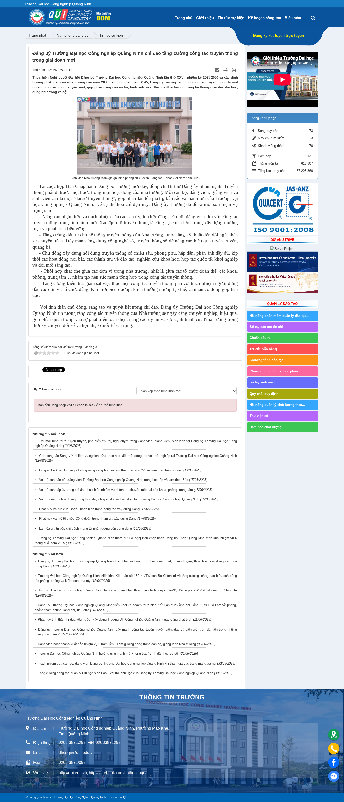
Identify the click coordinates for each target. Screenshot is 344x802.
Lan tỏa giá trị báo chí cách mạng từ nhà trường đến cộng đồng (85, 528)
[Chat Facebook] (333, 762)
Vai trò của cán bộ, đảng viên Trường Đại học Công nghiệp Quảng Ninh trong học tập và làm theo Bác (113, 480)
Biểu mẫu (293, 18)
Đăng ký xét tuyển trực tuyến (278, 35)
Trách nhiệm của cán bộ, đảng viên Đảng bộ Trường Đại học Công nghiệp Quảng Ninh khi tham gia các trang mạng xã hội (127, 663)
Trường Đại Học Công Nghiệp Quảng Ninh (80, 797)
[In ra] (225, 70)
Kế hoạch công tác (264, 18)
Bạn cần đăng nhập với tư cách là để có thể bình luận (80, 405)
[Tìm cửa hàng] (333, 734)
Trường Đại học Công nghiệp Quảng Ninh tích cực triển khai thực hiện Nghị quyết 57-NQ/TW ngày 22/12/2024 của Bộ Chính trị (137, 590)
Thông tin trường (172, 697)
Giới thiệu (205, 18)
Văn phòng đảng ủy (72, 35)
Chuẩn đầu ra (260, 338)
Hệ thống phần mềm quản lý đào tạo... (279, 316)
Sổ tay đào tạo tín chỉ (266, 327)
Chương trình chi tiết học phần (274, 371)
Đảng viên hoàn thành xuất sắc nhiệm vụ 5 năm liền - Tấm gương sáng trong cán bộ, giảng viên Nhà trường (117, 644)
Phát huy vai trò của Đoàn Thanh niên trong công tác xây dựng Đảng (89, 509)
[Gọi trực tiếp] (333, 748)
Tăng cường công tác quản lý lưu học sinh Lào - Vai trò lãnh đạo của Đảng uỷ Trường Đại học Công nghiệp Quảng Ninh (125, 673)
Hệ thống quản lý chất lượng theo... (277, 405)
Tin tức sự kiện (231, 18)
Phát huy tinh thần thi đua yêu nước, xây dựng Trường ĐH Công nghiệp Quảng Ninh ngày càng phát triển (115, 619)
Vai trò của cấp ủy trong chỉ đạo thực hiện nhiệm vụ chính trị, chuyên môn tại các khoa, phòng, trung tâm (116, 490)
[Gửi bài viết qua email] (217, 70)
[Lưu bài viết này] (234, 70)
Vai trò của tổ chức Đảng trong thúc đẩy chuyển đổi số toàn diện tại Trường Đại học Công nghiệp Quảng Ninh (119, 499)
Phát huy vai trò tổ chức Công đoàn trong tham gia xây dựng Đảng (87, 518)
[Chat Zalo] (333, 776)
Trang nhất (37, 35)
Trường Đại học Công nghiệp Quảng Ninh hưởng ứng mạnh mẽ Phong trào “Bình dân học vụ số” (108, 653)
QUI (125, 797)
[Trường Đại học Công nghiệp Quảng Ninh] (28, 15)
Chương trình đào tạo (266, 360)
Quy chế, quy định (264, 394)
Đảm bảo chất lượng (266, 427)
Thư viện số (259, 416)
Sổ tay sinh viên (262, 382)
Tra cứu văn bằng (263, 349)
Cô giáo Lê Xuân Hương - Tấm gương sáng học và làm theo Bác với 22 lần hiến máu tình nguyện (110, 470)
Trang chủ (183, 18)
